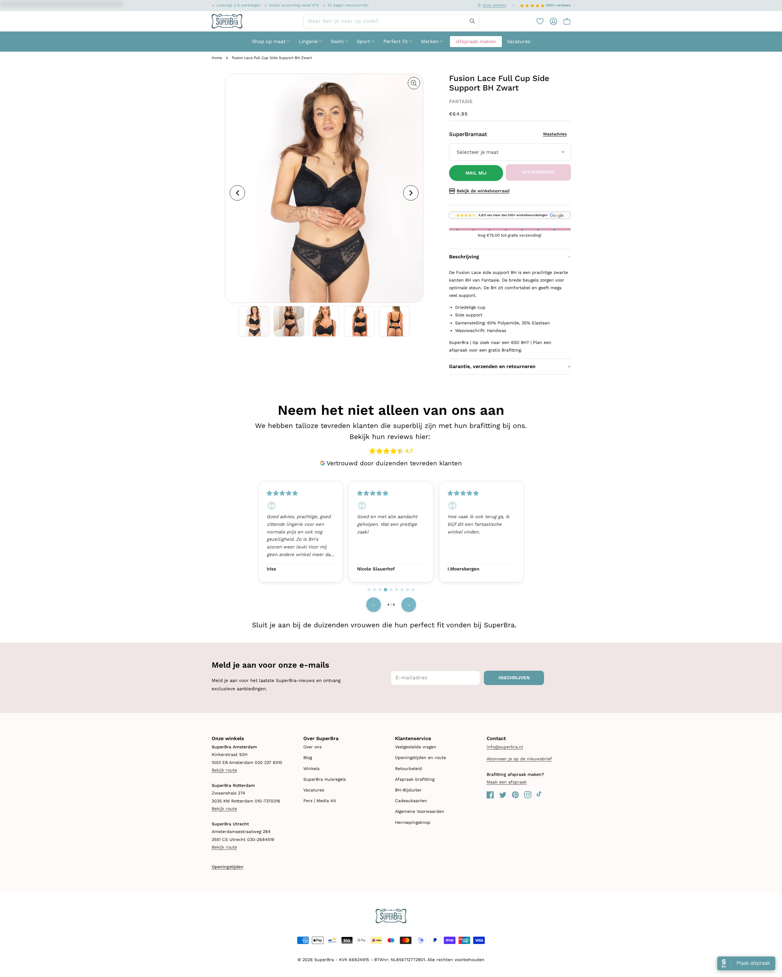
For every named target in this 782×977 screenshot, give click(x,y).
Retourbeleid (408, 768)
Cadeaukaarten (411, 800)
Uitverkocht (538, 172)
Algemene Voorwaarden (419, 811)
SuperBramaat (508, 134)
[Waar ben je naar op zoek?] (472, 21)
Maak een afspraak (507, 782)
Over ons (312, 746)
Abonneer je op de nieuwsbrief (519, 758)
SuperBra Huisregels (324, 779)
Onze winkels (494, 5)
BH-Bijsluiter (408, 789)
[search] (391, 21)
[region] (391, 531)
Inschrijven (514, 677)
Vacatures (313, 789)
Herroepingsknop (412, 822)
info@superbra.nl (505, 746)
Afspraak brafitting (414, 779)
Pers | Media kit (319, 800)
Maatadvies (555, 133)
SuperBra (324, 959)
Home (217, 58)
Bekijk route (224, 770)
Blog (307, 757)
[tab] (369, 589)
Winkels (311, 768)
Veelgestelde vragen (415, 746)
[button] (564, 21)
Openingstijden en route (420, 757)
